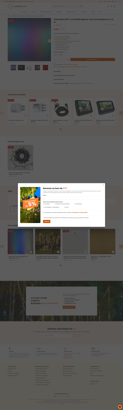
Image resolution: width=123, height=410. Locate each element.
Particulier (47, 204)
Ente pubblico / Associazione (52, 207)
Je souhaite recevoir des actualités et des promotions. (66, 212)
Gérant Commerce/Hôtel (62, 204)
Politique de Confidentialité (79, 212)
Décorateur (79, 204)
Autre (67, 207)
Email (44, 195)
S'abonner (46, 221)
